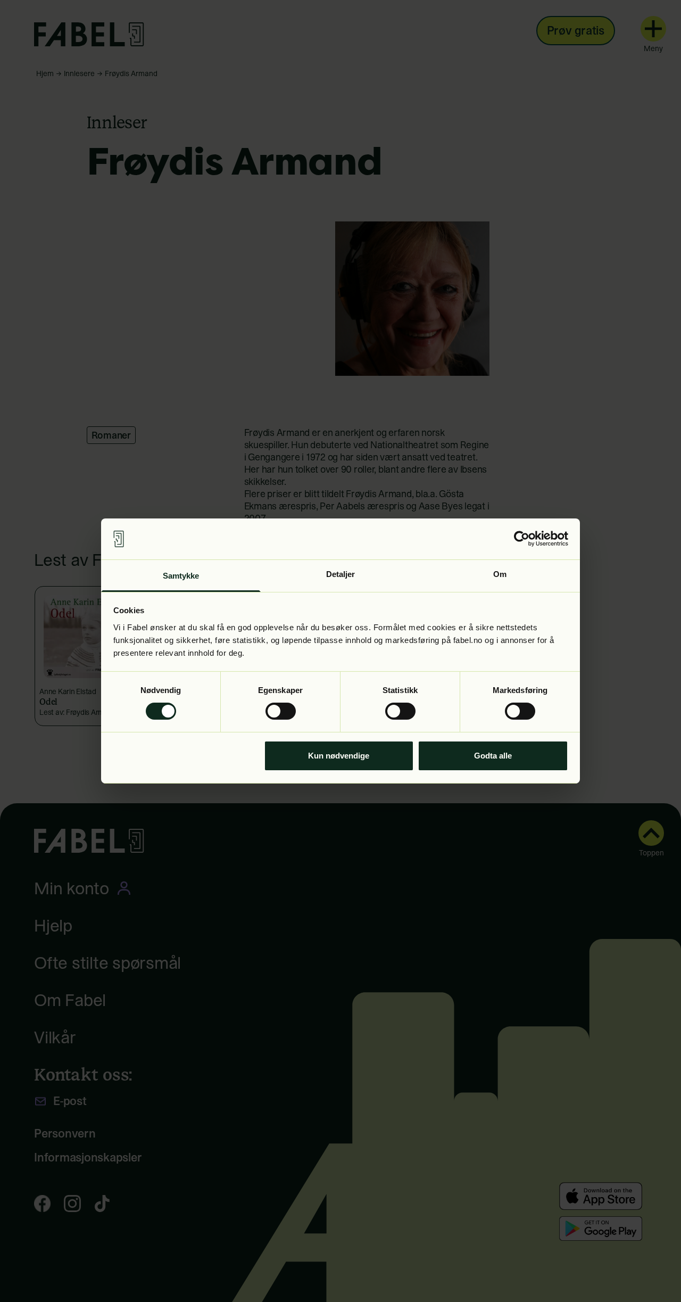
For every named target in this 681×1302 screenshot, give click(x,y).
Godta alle (493, 755)
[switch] (280, 711)
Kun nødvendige (338, 755)
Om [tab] (499, 574)
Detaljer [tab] (340, 574)
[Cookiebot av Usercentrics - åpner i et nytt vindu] (521, 539)
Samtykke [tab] (181, 575)
